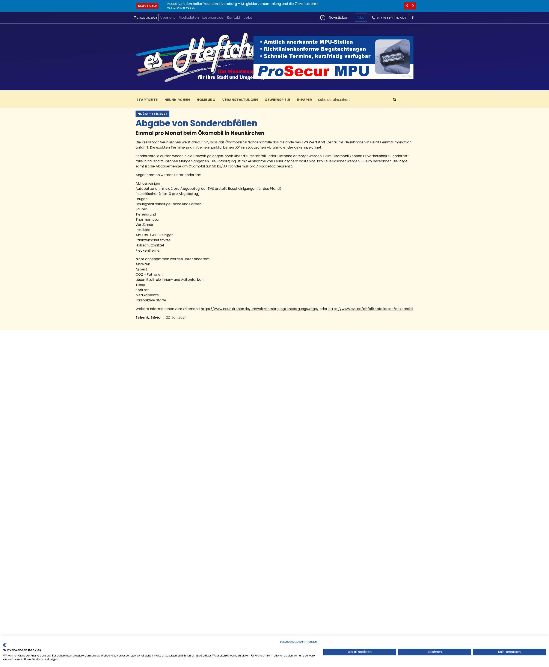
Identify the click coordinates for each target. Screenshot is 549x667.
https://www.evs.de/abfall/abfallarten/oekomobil (370, 308)
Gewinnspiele (277, 99)
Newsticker (147, 6)
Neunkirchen (177, 99)
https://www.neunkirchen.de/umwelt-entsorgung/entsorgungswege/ (260, 308)
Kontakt (233, 17)
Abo (360, 17)
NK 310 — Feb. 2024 (152, 114)
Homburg (206, 99)
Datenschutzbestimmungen (298, 641)
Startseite (147, 99)
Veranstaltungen (240, 99)
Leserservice (212, 17)
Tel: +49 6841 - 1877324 (390, 18)
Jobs (248, 17)
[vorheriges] (407, 5)
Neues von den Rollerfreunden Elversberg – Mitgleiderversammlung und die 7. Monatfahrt (242, 3)
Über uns (167, 17)
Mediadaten (189, 17)
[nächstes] (413, 5)
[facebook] (412, 18)
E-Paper (304, 99)
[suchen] (394, 100)
